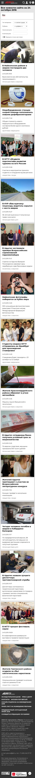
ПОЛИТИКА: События (10, 269)
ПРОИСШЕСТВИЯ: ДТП (10, 220)
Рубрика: (5, 26)
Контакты (5, 699)
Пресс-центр (27, 697)
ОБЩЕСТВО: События (10, 315)
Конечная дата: (6, 33)
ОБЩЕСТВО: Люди (9, 175)
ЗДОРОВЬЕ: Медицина (11, 130)
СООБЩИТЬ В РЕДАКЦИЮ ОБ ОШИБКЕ (15, 714)
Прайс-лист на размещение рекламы (16, 706)
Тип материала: (6, 22)
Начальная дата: (7, 30)
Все (3, 15)
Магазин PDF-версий (19, 699)
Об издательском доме (11, 697)
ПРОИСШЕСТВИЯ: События (12, 82)
